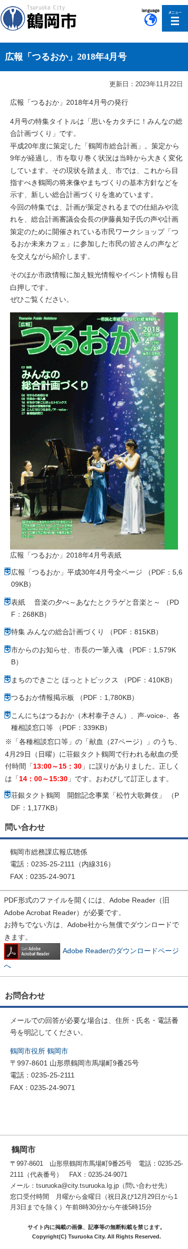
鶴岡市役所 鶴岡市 (39, 1051)
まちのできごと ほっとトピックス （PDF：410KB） (93, 680)
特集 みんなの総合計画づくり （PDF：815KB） (86, 632)
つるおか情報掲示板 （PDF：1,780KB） (74, 697)
